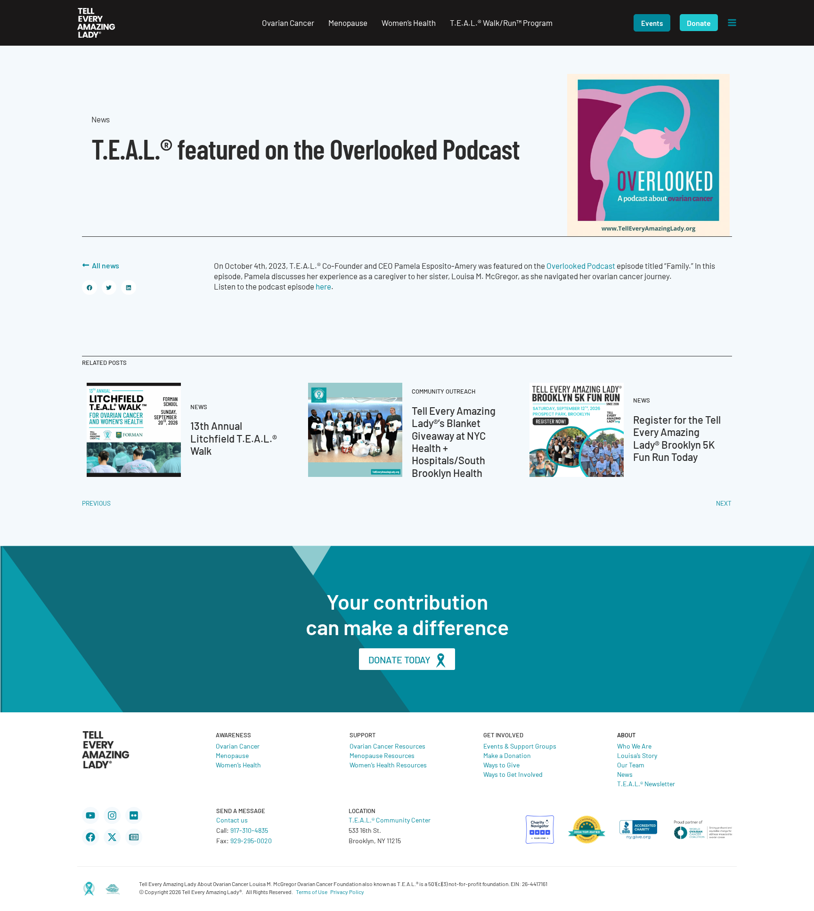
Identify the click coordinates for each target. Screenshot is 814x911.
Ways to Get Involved (513, 774)
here (323, 286)
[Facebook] (90, 837)
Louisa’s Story (637, 755)
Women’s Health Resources (388, 764)
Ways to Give (501, 764)
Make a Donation (507, 755)
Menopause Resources (382, 755)
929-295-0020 (251, 840)
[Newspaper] (133, 837)
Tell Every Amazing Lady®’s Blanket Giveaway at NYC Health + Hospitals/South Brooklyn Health (454, 441)
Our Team (630, 764)
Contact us (232, 819)
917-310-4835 (249, 830)
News (625, 774)
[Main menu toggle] (732, 23)
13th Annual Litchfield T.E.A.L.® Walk (233, 438)
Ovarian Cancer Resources (387, 746)
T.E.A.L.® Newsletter (646, 783)
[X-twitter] (112, 837)
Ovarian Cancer (238, 746)
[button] (652, 23)
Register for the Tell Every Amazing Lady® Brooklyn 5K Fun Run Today (677, 437)
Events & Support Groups (519, 746)
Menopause (232, 755)
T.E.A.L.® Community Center (390, 819)
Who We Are (634, 746)
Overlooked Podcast (580, 265)
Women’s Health (238, 764)
